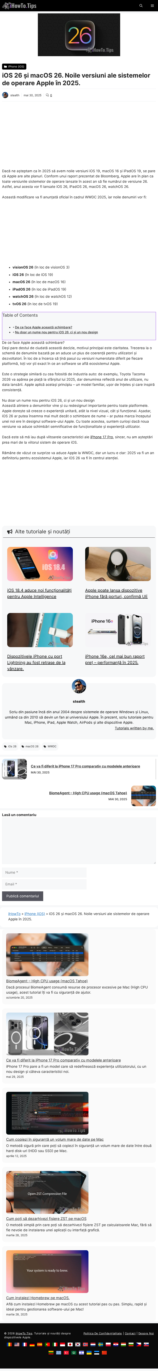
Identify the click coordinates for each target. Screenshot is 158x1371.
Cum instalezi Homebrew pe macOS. (38, 1298)
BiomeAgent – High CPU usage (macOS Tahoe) (88, 793)
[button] (141, 5)
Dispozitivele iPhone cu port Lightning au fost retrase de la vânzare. (36, 662)
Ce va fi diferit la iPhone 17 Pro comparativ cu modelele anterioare (85, 766)
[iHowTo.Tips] (19, 5)
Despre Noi (146, 1333)
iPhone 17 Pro (101, 437)
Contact (130, 1333)
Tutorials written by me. (134, 728)
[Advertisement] (79, 132)
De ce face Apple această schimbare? (43, 327)
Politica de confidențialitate (103, 1333)
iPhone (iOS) (34, 914)
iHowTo (14, 914)
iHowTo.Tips (24, 1333)
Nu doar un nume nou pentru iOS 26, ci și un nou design (56, 332)
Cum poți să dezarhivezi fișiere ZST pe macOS (46, 1218)
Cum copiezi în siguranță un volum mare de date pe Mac (55, 1139)
